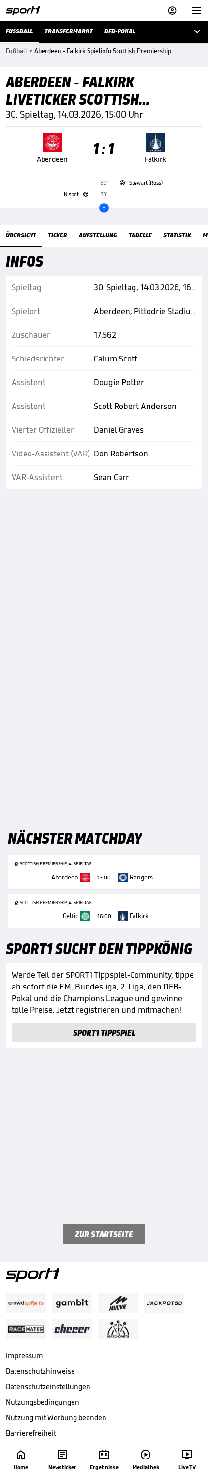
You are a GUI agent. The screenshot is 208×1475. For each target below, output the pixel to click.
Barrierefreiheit (31, 1433)
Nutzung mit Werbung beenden (56, 1417)
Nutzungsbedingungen (42, 1402)
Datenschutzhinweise (40, 1371)
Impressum (24, 1355)
